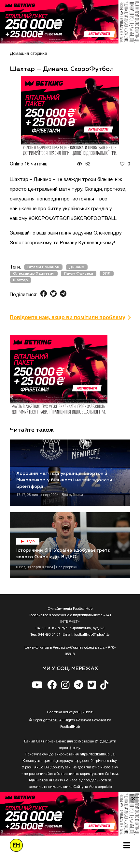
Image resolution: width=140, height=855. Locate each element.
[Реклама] (70, 21)
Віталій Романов (43, 267)
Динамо (76, 267)
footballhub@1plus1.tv (92, 634)
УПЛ (106, 273)
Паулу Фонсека (78, 273)
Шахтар (20, 280)
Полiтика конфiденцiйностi (70, 712)
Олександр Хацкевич (33, 273)
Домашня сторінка (28, 54)
